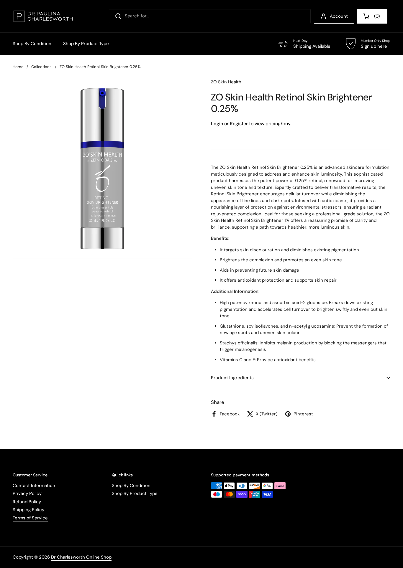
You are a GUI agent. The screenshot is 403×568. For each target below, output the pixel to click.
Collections (41, 66)
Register (239, 123)
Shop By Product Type (135, 493)
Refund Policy (27, 502)
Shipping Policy (28, 510)
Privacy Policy (27, 493)
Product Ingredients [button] (232, 378)
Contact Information (34, 485)
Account (339, 16)
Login (217, 123)
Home (18, 66)
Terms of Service (30, 518)
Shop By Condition (131, 485)
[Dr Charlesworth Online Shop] (43, 16)
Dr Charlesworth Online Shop (81, 557)
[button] (372, 16)
